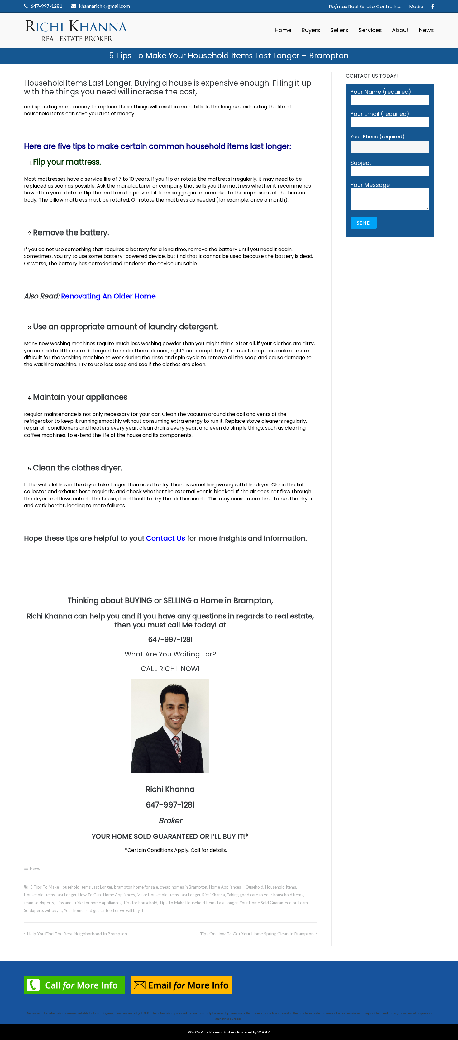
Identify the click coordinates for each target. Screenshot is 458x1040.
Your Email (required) (380, 114)
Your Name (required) (381, 92)
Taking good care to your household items (265, 894)
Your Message (370, 185)
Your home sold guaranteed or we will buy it (103, 910)
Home (283, 30)
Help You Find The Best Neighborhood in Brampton (77, 933)
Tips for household (140, 902)
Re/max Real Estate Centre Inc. (365, 6)
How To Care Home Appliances (106, 894)
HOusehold (253, 887)
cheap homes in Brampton (183, 887)
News (426, 30)
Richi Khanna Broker (218, 1032)
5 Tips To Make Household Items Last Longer (71, 887)
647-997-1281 (46, 6)
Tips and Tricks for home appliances (88, 902)
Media (416, 6)
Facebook (432, 6)
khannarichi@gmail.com (104, 6)
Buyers (311, 30)
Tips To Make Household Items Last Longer (198, 902)
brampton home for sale (136, 887)
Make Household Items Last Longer (168, 894)
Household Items (280, 887)
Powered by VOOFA (253, 1032)
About (400, 30)
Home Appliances (225, 887)
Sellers (339, 30)
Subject (361, 163)
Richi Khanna (213, 894)
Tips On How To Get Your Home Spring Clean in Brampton (257, 933)
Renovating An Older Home (108, 296)
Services (370, 30)
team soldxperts (39, 902)
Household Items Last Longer (50, 894)
